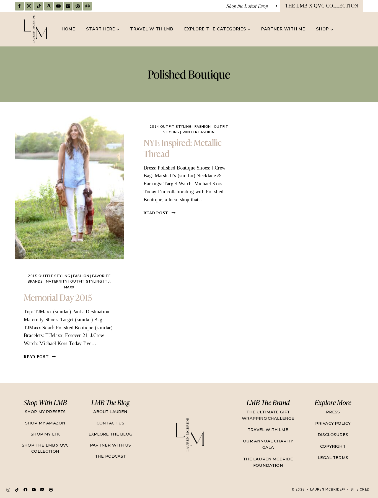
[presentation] (69, 187)
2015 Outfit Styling (49, 275)
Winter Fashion (198, 132)
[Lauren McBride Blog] (189, 434)
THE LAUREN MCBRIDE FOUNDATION (268, 462)
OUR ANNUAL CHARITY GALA (268, 444)
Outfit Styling (86, 281)
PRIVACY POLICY (333, 423)
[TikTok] (38, 6)
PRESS (333, 412)
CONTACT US (110, 423)
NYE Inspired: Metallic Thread (183, 147)
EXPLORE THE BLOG (110, 434)
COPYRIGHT (333, 446)
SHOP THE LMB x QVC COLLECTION (45, 448)
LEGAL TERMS (333, 457)
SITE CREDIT (362, 489)
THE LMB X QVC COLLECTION (321, 6)
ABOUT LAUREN (110, 411)
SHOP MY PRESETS (45, 411)
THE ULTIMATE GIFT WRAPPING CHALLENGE (268, 415)
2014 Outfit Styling (171, 126)
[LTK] (77, 6)
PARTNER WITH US (110, 445)
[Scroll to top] (363, 474)
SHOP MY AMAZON (45, 423)
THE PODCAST (110, 456)
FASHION (81, 275)
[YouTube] (58, 6)
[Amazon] (48, 6)
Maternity (57, 281)
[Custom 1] (51, 490)
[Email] (68, 6)
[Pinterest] (87, 6)
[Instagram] (29, 6)
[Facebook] (19, 6)
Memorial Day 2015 (58, 297)
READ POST (40, 356)
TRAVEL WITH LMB (151, 29)
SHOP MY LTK (45, 434)
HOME (68, 29)
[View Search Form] (358, 29)
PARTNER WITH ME (283, 29)
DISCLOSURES (333, 434)
